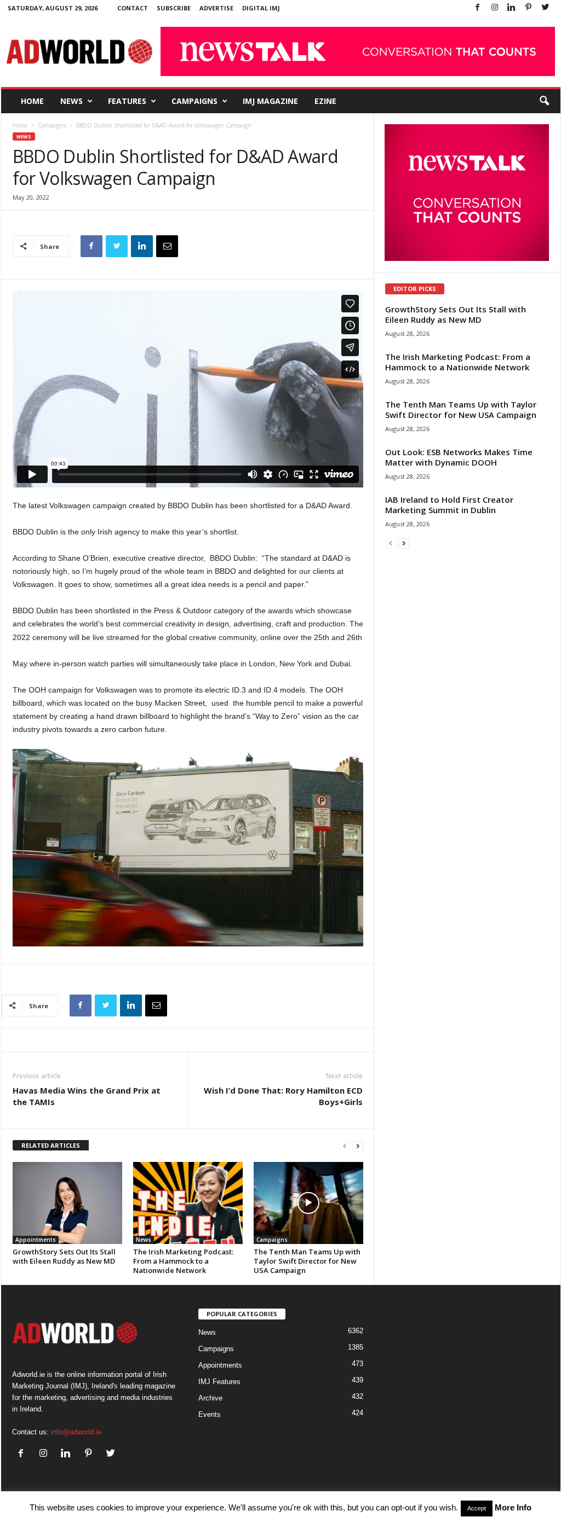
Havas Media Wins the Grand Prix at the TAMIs (87, 1096)
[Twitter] (545, 8)
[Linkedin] (511, 8)
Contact (132, 8)
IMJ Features (219, 1381)
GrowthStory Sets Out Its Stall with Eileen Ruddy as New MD (64, 1256)
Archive (210, 1398)
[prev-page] (344, 1146)
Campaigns (194, 101)
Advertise (216, 8)
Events (209, 1414)
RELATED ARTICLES (50, 1145)
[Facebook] (477, 8)
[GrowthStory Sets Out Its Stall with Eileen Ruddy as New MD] (67, 1203)
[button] (544, 101)
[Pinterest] (528, 8)
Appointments (35, 1239)
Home (32, 101)
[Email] (167, 246)
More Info (513, 1507)
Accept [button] (476, 1508)
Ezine (325, 101)
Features (127, 101)
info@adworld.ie (76, 1432)
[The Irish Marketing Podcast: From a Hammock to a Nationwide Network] (188, 1203)
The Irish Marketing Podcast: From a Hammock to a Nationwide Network (183, 1261)
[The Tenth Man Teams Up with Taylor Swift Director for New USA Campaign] (308, 1203)
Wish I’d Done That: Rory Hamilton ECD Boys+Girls (283, 1096)
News (71, 101)
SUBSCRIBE (174, 8)
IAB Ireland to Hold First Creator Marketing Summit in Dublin (449, 504)
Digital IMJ (261, 8)
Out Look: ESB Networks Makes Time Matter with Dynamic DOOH (459, 457)
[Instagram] (494, 8)
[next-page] (357, 1146)
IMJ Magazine (270, 101)
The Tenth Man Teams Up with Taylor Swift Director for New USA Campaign (307, 1261)
